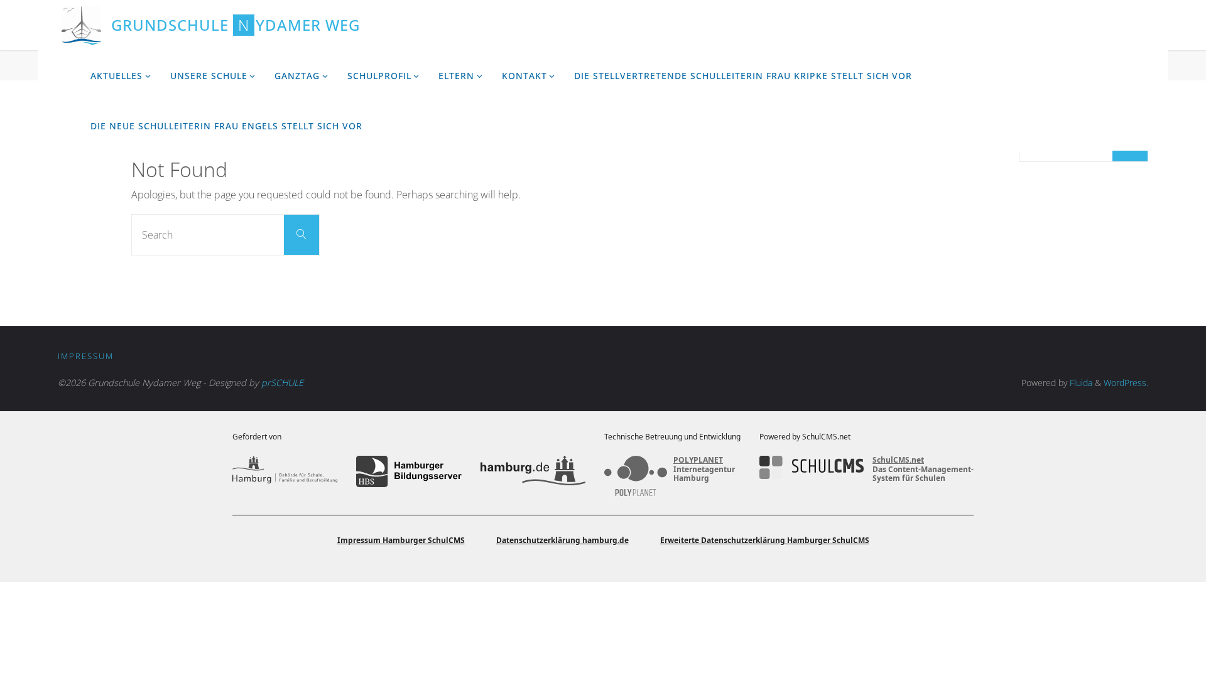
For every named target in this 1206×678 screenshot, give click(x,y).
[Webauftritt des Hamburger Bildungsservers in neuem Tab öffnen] (408, 471)
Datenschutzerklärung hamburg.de (562, 540)
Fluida (1079, 383)
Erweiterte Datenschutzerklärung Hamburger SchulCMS (764, 540)
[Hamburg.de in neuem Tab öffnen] (533, 471)
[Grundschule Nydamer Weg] (81, 25)
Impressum (86, 356)
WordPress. (1126, 383)
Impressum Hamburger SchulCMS (401, 540)
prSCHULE (282, 383)
